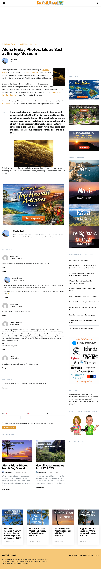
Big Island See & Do (11, 516)
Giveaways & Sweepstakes (47, 446)
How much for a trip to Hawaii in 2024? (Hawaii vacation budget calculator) (83, 267)
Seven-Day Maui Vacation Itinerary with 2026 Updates (62, 532)
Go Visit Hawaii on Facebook (37, 237)
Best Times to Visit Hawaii (78, 260)
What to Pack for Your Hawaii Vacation (83, 296)
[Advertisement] (50, 24)
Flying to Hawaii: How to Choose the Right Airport (82, 290)
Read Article (6, 489)
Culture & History (22, 44)
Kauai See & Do (35, 513)
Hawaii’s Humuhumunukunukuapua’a (82, 315)
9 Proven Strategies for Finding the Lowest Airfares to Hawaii (81, 274)
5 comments (15, 62)
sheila (14, 278)
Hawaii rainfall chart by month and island (84, 302)
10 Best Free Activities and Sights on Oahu (82, 322)
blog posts (6, 104)
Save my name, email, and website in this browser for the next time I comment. (29, 423)
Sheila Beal (13, 59)
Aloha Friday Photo (8, 44)
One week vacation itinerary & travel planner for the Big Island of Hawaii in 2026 (12, 533)
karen (12, 256)
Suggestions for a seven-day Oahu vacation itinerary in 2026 (88, 532)
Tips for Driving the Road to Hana (81, 328)
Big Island (8, 513)
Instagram (52, 237)
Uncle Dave (14, 322)
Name (4, 414)
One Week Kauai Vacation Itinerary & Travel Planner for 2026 (37, 532)
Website (49, 414)
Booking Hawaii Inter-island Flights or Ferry (82, 308)
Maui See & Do (60, 513)
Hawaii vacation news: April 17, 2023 (50, 467)
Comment (5, 388)
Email (27, 414)
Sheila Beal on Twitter (20, 237)
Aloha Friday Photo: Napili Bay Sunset (15, 467)
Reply (4, 271)
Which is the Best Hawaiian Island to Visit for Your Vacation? (82, 282)
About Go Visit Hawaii (91, 555)
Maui (21, 443)
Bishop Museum (32, 72)
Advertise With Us (75, 555)
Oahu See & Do (34, 44)
